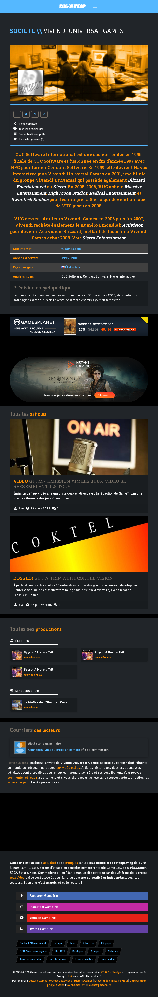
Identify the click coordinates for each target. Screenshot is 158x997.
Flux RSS (60, 951)
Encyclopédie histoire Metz (111, 980)
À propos (96, 951)
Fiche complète (28, 124)
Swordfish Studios (29, 199)
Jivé (69, 976)
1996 (65, 258)
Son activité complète (32, 134)
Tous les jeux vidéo (31, 959)
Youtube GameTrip (43, 918)
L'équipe (106, 943)
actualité (49, 863)
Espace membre (84, 959)
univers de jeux (18, 782)
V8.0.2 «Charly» (111, 972)
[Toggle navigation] (95, 6)
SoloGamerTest (75, 985)
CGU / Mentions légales (33, 951)
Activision (132, 225)
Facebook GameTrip (44, 896)
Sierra (59, 187)
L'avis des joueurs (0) (31, 139)
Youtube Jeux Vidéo (60, 980)
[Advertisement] (79, 346)
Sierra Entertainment (103, 238)
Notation (113, 951)
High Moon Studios (67, 193)
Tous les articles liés (31, 129)
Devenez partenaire (99, 985)
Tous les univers (58, 959)
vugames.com (71, 249)
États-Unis (72, 267)
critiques (71, 863)
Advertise (88, 943)
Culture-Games (38, 980)
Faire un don (108, 959)
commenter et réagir (22, 777)
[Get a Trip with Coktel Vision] (79, 544)
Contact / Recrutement (33, 943)
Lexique (58, 943)
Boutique (77, 951)
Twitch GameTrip (41, 929)
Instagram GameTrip (44, 907)
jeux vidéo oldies (67, 768)
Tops (72, 943)
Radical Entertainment (112, 193)
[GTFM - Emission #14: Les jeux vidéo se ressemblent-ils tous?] (79, 447)
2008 (75, 258)
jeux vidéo (17, 878)
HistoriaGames (83, 980)
